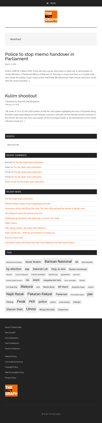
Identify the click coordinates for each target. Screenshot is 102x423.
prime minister (64, 302)
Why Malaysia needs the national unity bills (23, 213)
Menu (53, 3)
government (65, 274)
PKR (32, 301)
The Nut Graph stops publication (29, 162)
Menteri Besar (49, 287)
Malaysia (27, 286)
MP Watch (63, 287)
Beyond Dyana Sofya (14, 238)
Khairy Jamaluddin (70, 280)
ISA (27, 280)
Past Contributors (12, 343)
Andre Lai (9, 182)
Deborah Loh (40, 269)
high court (76, 274)
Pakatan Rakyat (39, 294)
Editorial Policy (11, 356)
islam (36, 280)
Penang (9, 302)
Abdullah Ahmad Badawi (14, 262)
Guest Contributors (12, 349)
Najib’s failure (11, 223)
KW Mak (82, 280)
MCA (38, 287)
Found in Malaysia (22, 274)
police (43, 301)
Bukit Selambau (87, 262)
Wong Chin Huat (46, 309)
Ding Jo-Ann (58, 269)
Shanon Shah (14, 309)
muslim (90, 287)
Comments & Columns (14, 362)
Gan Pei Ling (53, 274)
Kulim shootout (21, 95)
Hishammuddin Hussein (14, 280)
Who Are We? (10, 333)
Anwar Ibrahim (33, 261)
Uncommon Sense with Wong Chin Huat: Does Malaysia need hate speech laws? (40, 242)
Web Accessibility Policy (14, 372)
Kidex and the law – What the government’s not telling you (30, 233)
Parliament (61, 294)
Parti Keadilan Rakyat (77, 295)
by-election (13, 269)
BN (76, 262)
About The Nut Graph (13, 327)
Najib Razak (15, 294)
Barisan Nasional (58, 261)
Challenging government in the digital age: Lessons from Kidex (32, 218)
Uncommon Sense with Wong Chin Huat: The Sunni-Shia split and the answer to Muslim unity (45, 208)
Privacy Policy (10, 378)
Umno (31, 309)
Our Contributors (11, 338)
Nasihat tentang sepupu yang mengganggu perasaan (27, 203)
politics (53, 302)
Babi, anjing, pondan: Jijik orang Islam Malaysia (25, 228)
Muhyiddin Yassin (78, 287)
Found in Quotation (38, 274)
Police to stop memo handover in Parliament (39, 56)
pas (90, 294)
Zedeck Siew (63, 310)
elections (9, 274)
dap (27, 269)
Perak (21, 302)
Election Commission (78, 269)
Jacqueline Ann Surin (52, 280)
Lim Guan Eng (11, 287)
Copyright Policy (11, 367)
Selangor (76, 302)
